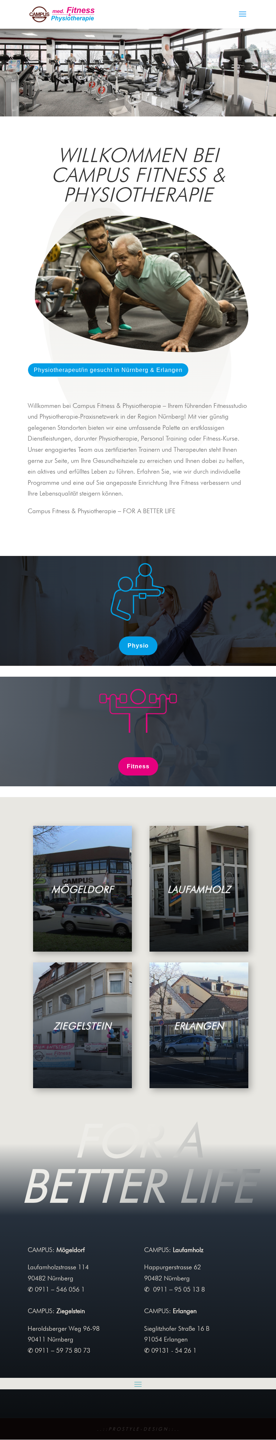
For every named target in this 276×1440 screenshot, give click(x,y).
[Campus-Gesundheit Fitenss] (138, 114)
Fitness (138, 766)
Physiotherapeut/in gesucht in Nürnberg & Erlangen (108, 370)
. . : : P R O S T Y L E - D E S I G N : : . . (138, 1429)
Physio (138, 646)
